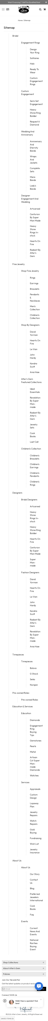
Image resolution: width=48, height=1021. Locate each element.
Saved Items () (7, 1019)
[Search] (40, 9)
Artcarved (35, 208)
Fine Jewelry (18, 264)
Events (24, 921)
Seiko (32, 679)
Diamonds (35, 720)
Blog (32, 888)
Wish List (34, 843)
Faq (32, 914)
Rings (32, 277)
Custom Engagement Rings (36, 81)
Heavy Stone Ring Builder (35, 112)
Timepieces (18, 654)
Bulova (33, 668)
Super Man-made (33, 562)
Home (20, 20)
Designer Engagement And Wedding (29, 198)
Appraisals (35, 789)
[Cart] (45, 9)
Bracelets (34, 289)
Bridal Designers (29, 499)
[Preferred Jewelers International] (24, 1008)
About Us (16, 860)
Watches (34, 775)
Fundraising (35, 838)
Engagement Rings (30, 42)
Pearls (33, 746)
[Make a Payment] (7, 9)
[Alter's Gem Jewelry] (3, 9)
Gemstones (35, 740)
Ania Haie (34, 372)
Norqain (34, 684)
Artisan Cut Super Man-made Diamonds (35, 763)
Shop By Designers (30, 325)
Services (25, 782)
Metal (33, 751)
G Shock (34, 673)
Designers (17, 492)
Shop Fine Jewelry (30, 270)
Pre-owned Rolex (20, 692)
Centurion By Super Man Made (35, 217)
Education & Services (22, 706)
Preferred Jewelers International (36, 897)
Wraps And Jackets (33, 159)
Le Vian (33, 349)
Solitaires (34, 58)
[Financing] (46, 2)
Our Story (35, 874)
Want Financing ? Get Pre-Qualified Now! (24, 2)
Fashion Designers (30, 572)
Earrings (34, 283)
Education (26, 713)
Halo (32, 63)
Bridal (15, 35)
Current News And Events (35, 931)
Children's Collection (31, 448)
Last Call (34, 441)
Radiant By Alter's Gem (35, 253)
